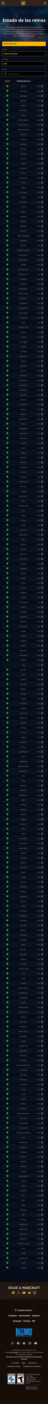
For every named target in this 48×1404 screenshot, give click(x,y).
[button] (40, 86)
